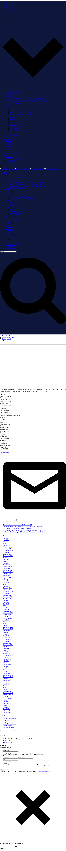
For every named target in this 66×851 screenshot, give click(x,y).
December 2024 (8, 570)
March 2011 (6, 709)
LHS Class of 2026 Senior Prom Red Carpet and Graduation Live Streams (25, 530)
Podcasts (12, 121)
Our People (9, 95)
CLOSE (2, 848)
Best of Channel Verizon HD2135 (16, 103)
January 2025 (7, 568)
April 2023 (6, 606)
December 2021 (8, 627)
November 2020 (8, 641)
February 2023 (7, 609)
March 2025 (6, 565)
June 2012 (6, 684)
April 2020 (6, 652)
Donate (5, 2)
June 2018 (6, 668)
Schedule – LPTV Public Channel (19, 111)
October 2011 (7, 696)
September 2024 (8, 575)
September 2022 (8, 618)
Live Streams (13, 118)
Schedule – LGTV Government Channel (21, 114)
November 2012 (8, 677)
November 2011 (8, 695)
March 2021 (6, 636)
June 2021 (6, 632)
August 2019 (7, 659)
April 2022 (6, 623)
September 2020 (8, 645)
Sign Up (2, 769)
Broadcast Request (15, 128)
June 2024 (6, 581)
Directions (9, 96)
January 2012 (7, 691)
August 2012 (7, 682)
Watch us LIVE (7, 4)
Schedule (9, 193)
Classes (8, 143)
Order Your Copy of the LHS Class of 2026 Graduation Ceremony (22, 527)
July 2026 (6, 538)
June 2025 (6, 559)
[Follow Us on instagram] (2, 745)
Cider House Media (44, 771)
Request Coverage (8, 7)
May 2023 (6, 604)
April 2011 (6, 707)
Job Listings (9, 162)
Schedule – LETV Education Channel (20, 112)
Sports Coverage (15, 130)
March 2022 (6, 625)
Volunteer (9, 141)
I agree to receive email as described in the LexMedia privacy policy (28, 765)
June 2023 (6, 602)
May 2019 (6, 663)
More (8, 207)
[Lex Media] (29, 169)
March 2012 (6, 689)
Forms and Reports (9, 164)
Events (5, 722)
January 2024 (7, 590)
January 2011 (7, 711)
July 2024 (6, 579)
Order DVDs (13, 125)
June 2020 (6, 648)
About (5, 89)
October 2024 (7, 574)
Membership (10, 146)
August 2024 (7, 577)
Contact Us (9, 157)
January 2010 (7, 712)
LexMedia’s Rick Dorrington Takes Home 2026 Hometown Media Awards (25, 532)
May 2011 (6, 705)
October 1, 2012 (9, 337)
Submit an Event (11, 160)
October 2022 (7, 616)
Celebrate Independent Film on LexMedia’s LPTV (17, 525)
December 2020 (8, 639)
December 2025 (8, 550)
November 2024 (8, 572)
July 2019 (6, 661)
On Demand (7, 105)
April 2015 (6, 670)
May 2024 (6, 582)
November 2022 (8, 615)
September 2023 (8, 597)
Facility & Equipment (12, 93)
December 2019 (8, 655)
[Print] (3, 341)
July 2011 (6, 702)
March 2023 (6, 607)
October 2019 (7, 657)
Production (9, 144)
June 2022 (6, 620)
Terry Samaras (6, 335)
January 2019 (7, 664)
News (5, 134)
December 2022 (8, 613)
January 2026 (7, 549)
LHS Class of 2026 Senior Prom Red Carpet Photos (18, 528)
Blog (7, 137)
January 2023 (7, 611)
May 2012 (6, 686)
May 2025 (6, 561)
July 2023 (6, 600)
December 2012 (8, 675)
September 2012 (8, 680)
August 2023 (7, 598)
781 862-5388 (8, 741)
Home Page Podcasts (9, 724)
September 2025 (8, 556)
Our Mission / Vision (12, 91)
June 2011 (6, 703)
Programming (7, 107)
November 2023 (8, 593)
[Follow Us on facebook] (0, 745)
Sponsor (9, 150)
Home (5, 87)
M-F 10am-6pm (8, 742)
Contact (5, 155)
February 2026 (7, 547)
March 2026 (6, 545)
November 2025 (8, 552)
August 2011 (7, 700)
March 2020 (6, 654)
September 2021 (8, 631)
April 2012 (6, 687)
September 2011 (8, 698)
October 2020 (7, 643)
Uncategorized (6, 339)
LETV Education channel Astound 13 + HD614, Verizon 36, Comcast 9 (27, 100)
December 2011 (8, 693)
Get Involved (7, 139)
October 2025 (7, 554)
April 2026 (6, 543)
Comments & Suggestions (14, 159)
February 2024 (7, 588)
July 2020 (6, 647)
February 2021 (7, 638)
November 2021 (8, 629)
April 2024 (6, 584)
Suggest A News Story (9, 6)
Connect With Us (8, 9)
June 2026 (6, 540)
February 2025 (7, 566)
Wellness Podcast (8, 727)
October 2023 (7, 595)
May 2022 (6, 622)
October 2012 (7, 679)
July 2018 (6, 666)
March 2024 (6, 586)
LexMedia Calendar (12, 135)
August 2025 (7, 558)
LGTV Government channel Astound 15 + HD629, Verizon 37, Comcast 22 (28, 102)
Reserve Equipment (12, 153)
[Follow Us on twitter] (4, 745)
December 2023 (8, 591)
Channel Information (9, 719)
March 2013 (6, 671)
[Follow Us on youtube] (5, 745)
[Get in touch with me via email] (34, 517)
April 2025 (6, 563)
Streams (9, 200)
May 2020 (6, 650)
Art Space (9, 151)
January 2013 (7, 673)
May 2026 (6, 542)
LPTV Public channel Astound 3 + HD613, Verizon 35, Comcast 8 (25, 98)
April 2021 (6, 634)
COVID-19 (6, 720)
